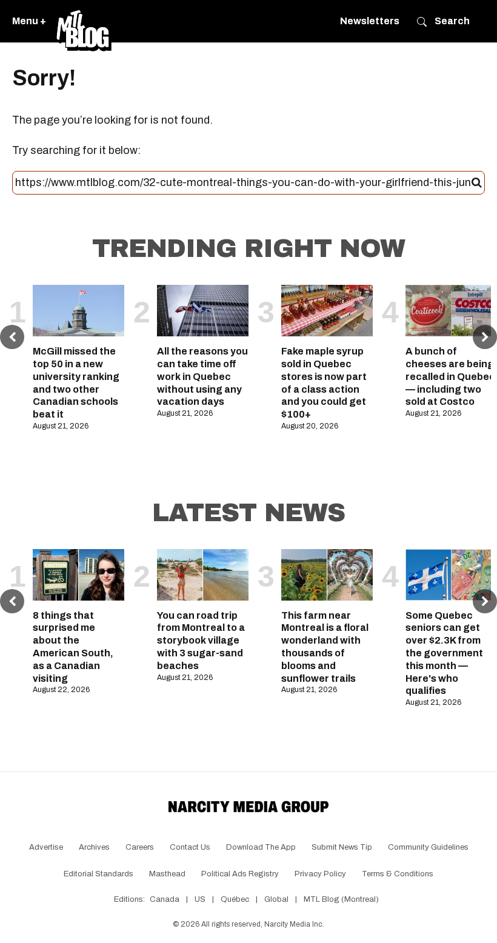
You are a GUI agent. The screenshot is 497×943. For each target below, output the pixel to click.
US (200, 899)
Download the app (261, 847)
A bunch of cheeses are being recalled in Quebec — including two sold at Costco (450, 376)
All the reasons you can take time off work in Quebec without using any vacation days (202, 376)
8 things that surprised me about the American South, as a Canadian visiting (73, 647)
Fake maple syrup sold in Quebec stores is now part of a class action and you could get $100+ (324, 382)
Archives (94, 847)
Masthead (167, 874)
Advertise (46, 847)
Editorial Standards (98, 874)
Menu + (29, 21)
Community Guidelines (428, 847)
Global (276, 899)
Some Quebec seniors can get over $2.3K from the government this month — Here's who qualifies (444, 653)
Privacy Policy (320, 874)
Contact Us (190, 847)
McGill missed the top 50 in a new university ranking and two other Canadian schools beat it (76, 382)
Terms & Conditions (397, 874)
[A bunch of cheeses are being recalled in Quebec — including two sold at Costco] (451, 310)
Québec (235, 899)
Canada (164, 899)
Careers (139, 847)
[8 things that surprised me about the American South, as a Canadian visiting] (78, 575)
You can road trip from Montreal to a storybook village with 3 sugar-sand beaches (201, 640)
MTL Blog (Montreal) (341, 899)
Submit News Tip (342, 847)
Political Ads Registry (240, 874)
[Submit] (477, 183)
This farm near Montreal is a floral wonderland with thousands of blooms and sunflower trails (325, 647)
